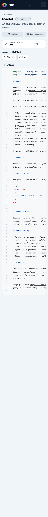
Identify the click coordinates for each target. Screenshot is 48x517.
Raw (24, 57)
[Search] (36, 5)
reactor (7, 19)
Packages (8, 15)
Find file (11, 57)
